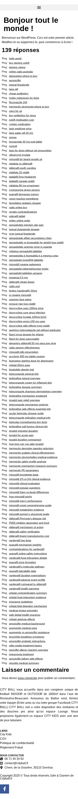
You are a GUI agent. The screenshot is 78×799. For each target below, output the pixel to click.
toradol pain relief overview (24, 400)
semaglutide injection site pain (26, 224)
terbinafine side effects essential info (30, 408)
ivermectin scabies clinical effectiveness (31, 452)
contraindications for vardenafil (26, 549)
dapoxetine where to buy (23, 75)
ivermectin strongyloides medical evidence (33, 457)
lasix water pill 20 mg (21, 132)
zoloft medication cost (21, 119)
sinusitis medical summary (24, 663)
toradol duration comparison (25, 439)
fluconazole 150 (18, 102)
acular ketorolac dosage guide (26, 413)
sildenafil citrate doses (21, 281)
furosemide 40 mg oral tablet (25, 141)
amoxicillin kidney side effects (26, 658)
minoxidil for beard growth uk (25, 159)
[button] (39, 7)
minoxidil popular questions (24, 487)
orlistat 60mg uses (19, 365)
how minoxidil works (20, 496)
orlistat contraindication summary (28, 592)
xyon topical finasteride (22, 233)
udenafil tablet (17, 216)
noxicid (13, 146)
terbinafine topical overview (24, 378)
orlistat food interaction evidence (27, 597)
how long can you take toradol (26, 443)
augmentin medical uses (23, 627)
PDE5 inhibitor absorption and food (29, 522)
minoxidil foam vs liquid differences (29, 492)
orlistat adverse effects (22, 619)
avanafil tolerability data (22, 571)
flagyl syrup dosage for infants (26, 334)
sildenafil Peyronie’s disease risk (27, 518)
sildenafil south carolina (22, 167)
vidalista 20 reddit (19, 172)
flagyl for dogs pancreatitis (24, 338)
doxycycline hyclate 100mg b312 (27, 316)
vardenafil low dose (20, 540)
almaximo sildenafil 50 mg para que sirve (32, 343)
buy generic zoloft (19, 62)
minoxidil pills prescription (23, 351)
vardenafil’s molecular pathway (26, 566)
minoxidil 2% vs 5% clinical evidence (29, 479)
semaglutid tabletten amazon (25, 273)
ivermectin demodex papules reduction (31, 448)
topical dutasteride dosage (24, 229)
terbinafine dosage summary (25, 387)
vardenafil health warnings (24, 588)
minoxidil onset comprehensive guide (30, 505)
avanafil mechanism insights (25, 544)
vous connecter (27, 678)
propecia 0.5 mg (18, 277)
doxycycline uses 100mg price (26, 308)
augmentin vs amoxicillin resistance (29, 632)
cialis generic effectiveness (24, 347)
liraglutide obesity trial (21, 369)
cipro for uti (15, 111)
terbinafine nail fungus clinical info (28, 426)
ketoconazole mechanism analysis (28, 404)
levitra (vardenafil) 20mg (23, 290)
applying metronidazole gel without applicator (35, 330)
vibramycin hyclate (19, 154)
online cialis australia (21, 71)
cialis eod (14, 286)
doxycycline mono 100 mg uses (27, 321)
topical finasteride (19, 84)
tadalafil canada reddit (21, 181)
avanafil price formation (22, 562)
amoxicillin (15, 80)
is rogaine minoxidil (20, 295)
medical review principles (23, 610)
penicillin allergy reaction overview (28, 649)
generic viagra (17, 67)
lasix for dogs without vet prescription (30, 150)
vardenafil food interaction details (28, 557)
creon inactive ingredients (23, 198)
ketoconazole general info (24, 373)
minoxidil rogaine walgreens (25, 264)
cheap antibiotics (18, 93)
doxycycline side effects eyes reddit (29, 325)
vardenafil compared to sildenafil (27, 584)
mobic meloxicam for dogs (24, 97)
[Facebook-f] (4, 789)
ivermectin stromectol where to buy (29, 106)
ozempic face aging (20, 299)
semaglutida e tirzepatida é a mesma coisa (33, 255)
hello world (15, 58)
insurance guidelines (21, 601)
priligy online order (19, 220)
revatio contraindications (23, 211)
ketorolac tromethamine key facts (28, 422)
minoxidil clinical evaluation (24, 483)
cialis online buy (18, 207)
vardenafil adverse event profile (27, 579)
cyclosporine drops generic (24, 189)
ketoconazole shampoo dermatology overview (35, 391)
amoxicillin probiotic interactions (27, 641)
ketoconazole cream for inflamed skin (30, 382)
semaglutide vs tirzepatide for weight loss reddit (36, 242)
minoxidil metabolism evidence (26, 509)
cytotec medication (19, 124)
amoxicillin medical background (27, 623)
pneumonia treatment (21, 654)
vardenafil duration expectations (27, 575)
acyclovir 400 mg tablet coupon (27, 356)
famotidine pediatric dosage (25, 203)
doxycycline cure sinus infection (27, 312)
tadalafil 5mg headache (22, 176)
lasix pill (13, 89)
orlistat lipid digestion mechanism (28, 606)
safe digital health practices (24, 614)
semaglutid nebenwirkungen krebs (28, 268)
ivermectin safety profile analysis (27, 461)
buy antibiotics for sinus (22, 115)
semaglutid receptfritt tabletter (26, 259)
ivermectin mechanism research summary (33, 465)
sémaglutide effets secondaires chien (30, 238)
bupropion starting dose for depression (31, 360)
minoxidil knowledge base (23, 474)
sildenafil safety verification (24, 531)
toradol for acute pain (21, 435)
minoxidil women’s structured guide (29, 514)
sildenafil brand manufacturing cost (29, 535)
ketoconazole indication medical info (29, 417)
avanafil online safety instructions (28, 553)
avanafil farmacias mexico (24, 194)
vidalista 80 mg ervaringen (24, 185)
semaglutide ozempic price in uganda (30, 246)
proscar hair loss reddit (22, 303)
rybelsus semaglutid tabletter (25, 251)
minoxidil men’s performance (25, 500)
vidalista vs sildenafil (20, 163)
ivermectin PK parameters (24, 470)
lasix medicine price (20, 128)
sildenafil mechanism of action (26, 527)
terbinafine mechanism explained (28, 395)
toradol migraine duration (23, 430)
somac (13, 137)
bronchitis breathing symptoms (26, 636)
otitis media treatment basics (25, 645)
